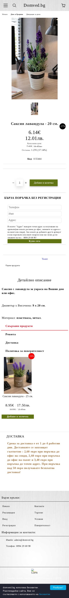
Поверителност (42, 525)
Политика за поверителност (24, 350)
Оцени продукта (13, 265)
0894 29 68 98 (23, 546)
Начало (5, 14)
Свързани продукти (19, 326)
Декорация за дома (33, 14)
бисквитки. (45, 594)
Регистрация (8, 525)
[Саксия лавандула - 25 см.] (18, 393)
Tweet (45, 259)
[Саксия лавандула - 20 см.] (35, 98)
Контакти (39, 506)
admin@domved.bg (23, 540)
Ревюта (10, 334)
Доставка (11, 342)
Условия (38, 519)
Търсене (38, 512)
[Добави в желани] (63, 174)
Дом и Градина (17, 14)
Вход (4, 519)
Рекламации (8, 512)
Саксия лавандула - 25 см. (18, 396)
